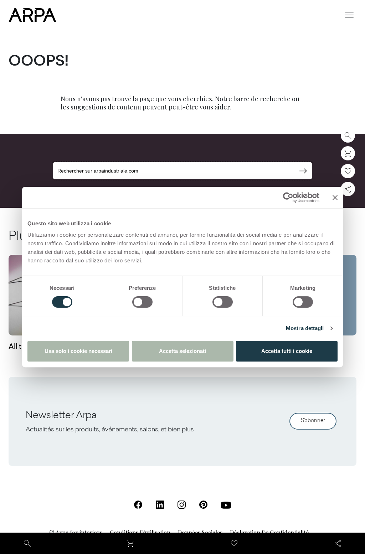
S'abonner (313, 421)
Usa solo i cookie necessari (78, 351)
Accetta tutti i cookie (286, 351)
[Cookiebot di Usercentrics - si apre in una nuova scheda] (288, 197)
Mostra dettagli (305, 328)
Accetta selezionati (182, 351)
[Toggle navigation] (349, 15)
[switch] (142, 302)
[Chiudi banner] (335, 197)
